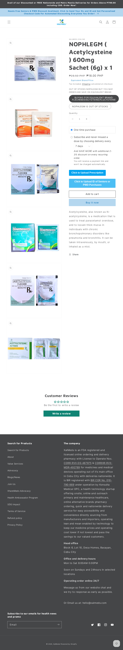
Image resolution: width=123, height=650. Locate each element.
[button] (9, 22)
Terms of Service (17, 511)
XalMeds (56, 644)
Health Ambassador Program (23, 497)
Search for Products (18, 450)
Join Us (11, 484)
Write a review (61, 413)
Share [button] (75, 254)
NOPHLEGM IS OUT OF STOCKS (90, 106)
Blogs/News (14, 477)
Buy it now (92, 202)
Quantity (73, 113)
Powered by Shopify (69, 644)
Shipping (86, 84)
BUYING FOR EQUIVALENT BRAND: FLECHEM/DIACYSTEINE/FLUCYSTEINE (94, 98)
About (11, 457)
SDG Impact (14, 504)
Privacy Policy (15, 525)
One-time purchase (84, 129)
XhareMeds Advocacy (19, 491)
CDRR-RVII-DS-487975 (78, 462)
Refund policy (15, 518)
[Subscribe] (58, 624)
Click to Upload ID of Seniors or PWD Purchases (92, 183)
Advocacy (13, 470)
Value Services (15, 463)
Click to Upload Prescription (87, 172)
